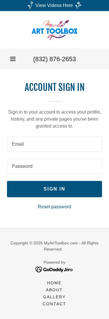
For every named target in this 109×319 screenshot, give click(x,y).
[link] (54, 29)
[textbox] (54, 144)
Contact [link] (54, 304)
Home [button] (54, 283)
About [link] (54, 290)
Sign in (54, 188)
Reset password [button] (54, 206)
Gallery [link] (54, 297)
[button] (13, 59)
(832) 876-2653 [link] (54, 59)
